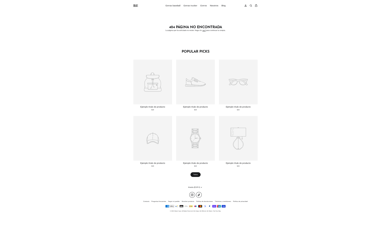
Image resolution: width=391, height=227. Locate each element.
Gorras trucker (190, 5)
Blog (223, 5)
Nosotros (214, 5)
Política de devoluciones (204, 201)
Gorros (203, 5)
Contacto (146, 201)
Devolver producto (188, 201)
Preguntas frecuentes (158, 201)
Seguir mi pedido (174, 201)
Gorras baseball (172, 5)
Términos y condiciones (223, 201)
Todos (195, 174)
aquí (204, 30)
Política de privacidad (240, 201)
